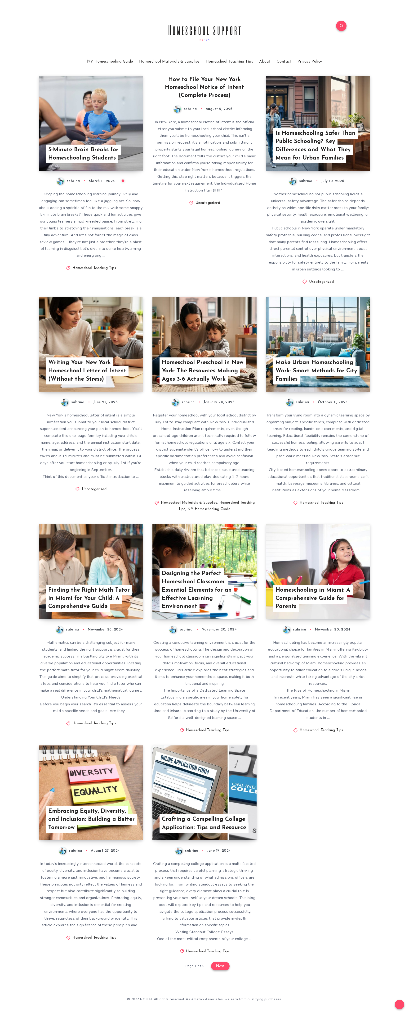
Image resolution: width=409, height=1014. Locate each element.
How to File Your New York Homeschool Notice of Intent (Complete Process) (204, 87)
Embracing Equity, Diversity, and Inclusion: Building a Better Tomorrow (91, 819)
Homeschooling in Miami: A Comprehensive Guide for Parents (313, 598)
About (265, 62)
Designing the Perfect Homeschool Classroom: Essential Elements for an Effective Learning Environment (197, 590)
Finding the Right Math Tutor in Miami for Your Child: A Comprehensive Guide (89, 598)
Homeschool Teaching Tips (229, 62)
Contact (284, 62)
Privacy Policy (310, 62)
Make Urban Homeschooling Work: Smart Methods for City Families (316, 371)
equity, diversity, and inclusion (72, 870)
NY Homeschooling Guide (110, 62)
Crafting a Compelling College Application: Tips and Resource (204, 824)
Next (220, 966)
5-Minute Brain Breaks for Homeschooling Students (83, 154)
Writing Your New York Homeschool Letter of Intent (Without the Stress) (87, 371)
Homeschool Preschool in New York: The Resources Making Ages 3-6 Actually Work (202, 371)
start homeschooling (84, 463)
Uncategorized (208, 203)
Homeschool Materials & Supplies (169, 62)
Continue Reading (120, 156)
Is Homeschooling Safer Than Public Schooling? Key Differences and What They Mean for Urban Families (316, 146)
